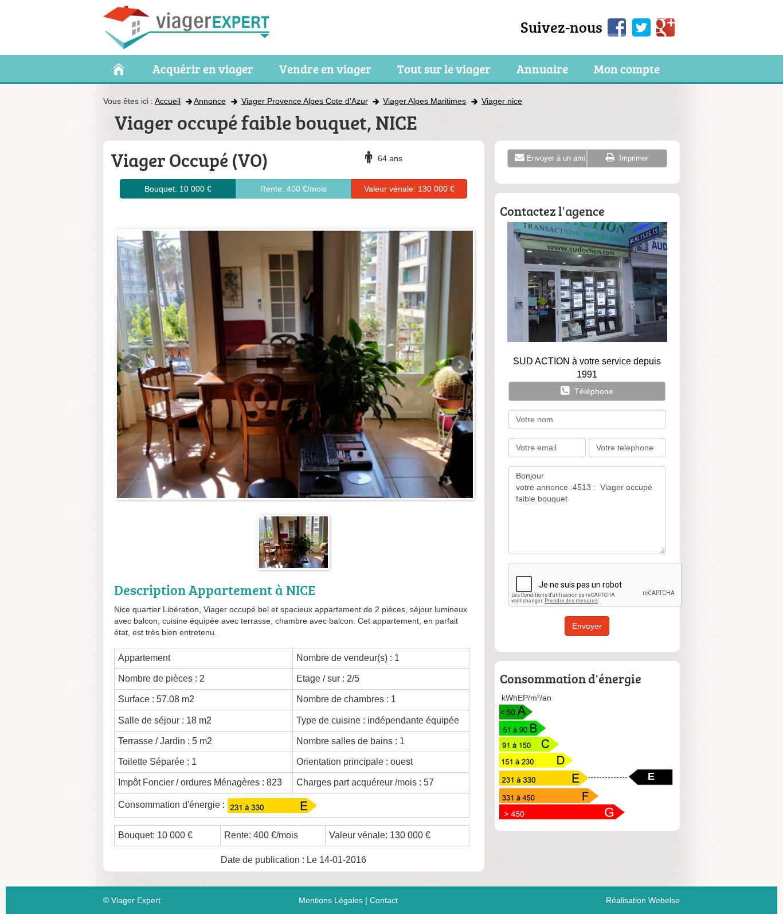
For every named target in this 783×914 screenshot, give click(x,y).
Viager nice (501, 101)
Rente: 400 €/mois (293, 188)
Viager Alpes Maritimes (424, 101)
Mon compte (627, 69)
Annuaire (542, 69)
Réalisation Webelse (643, 900)
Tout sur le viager (444, 69)
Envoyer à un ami (556, 158)
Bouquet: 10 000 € (178, 188)
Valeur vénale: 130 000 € (409, 188)
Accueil (168, 101)
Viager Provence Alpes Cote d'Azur (304, 101)
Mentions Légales (331, 900)
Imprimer (632, 158)
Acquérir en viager (202, 69)
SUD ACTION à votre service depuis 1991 (587, 367)
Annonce (210, 101)
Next (460, 364)
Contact (384, 900)
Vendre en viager (325, 69)
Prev (130, 364)
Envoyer (587, 626)
